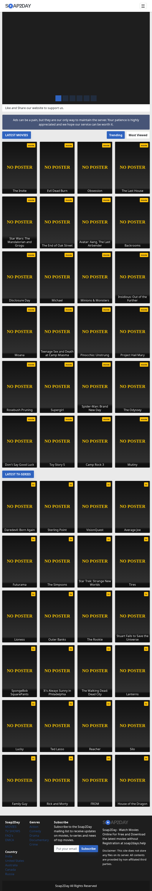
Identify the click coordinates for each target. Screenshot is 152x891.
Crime (33, 844)
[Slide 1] (65, 98)
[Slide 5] (94, 98)
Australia (11, 865)
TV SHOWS (12, 831)
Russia (9, 874)
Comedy (35, 831)
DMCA (9, 840)
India (8, 856)
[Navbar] (143, 6)
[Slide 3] (79, 98)
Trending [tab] (115, 135)
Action (33, 827)
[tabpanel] (76, 303)
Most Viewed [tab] (138, 135)
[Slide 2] (72, 98)
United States (14, 861)
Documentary (39, 840)
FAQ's (9, 836)
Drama (34, 836)
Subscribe (88, 849)
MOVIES (10, 827)
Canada (10, 870)
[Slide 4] (87, 98)
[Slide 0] (58, 98)
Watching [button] (23, 90)
